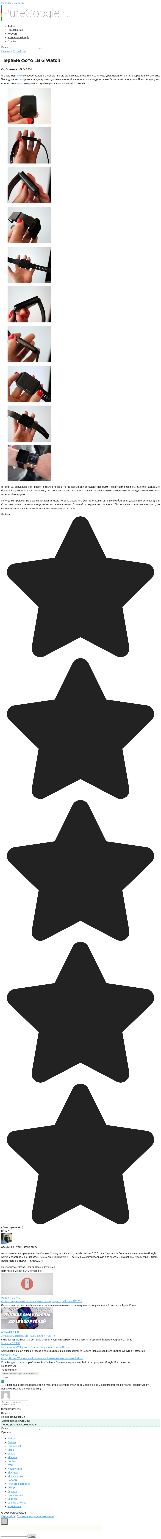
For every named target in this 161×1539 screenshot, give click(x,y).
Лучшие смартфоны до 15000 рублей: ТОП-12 (28, 1335)
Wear (10, 1464)
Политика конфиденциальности (35, 1516)
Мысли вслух (15, 1476)
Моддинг (13, 1472)
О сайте (12, 41)
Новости (12, 33)
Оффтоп (12, 1491)
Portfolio (12, 1461)
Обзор (11, 1487)
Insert (32, 1536)
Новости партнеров (19, 1483)
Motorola (12, 1457)
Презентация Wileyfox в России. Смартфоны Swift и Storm (35, 1347)
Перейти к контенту (12, 3)
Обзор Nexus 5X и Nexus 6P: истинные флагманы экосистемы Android (42, 1358)
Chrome (12, 1442)
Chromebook (15, 1446)
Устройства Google (18, 37)
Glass (11, 1449)
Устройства (14, 1506)
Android (12, 26)
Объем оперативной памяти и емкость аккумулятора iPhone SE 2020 (41, 1301)
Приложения (15, 29)
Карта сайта (8, 1516)
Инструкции (15, 1468)
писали (20, 75)
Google (11, 1453)
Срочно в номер (17, 1502)
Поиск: (5, 47)
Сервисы (13, 1498)
